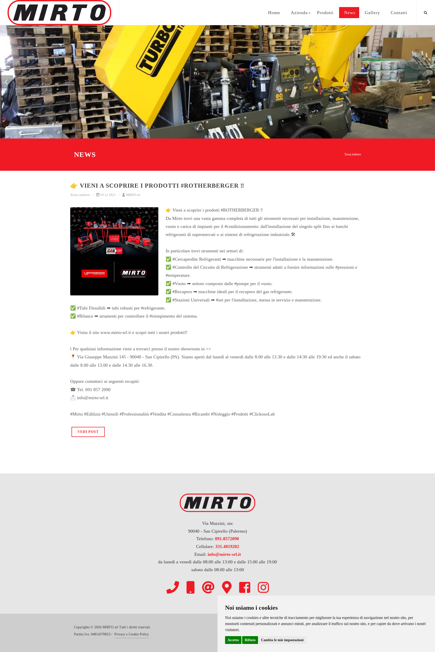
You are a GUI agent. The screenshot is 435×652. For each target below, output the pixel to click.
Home (274, 12)
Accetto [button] (233, 640)
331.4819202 (227, 546)
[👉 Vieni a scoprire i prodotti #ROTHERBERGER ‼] (114, 251)
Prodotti (325, 12)
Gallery (372, 12)
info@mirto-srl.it (224, 554)
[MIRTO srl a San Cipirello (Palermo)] (59, 12)
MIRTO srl (133, 195)
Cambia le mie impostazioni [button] (282, 640)
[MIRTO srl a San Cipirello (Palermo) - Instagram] (263, 587)
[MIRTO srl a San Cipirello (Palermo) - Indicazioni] (227, 587)
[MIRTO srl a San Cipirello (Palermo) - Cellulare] (190, 587)
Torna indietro (352, 154)
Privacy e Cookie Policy (131, 634)
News (349, 12)
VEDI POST (88, 432)
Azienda (299, 12)
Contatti (399, 12)
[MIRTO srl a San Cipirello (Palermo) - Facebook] (244, 587)
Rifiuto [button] (250, 640)
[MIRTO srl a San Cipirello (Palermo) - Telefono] (172, 587)
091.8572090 (227, 538)
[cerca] (425, 12)
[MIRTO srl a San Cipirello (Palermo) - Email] (208, 587)
